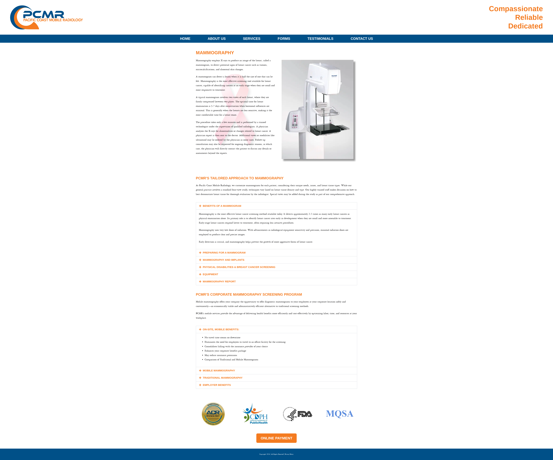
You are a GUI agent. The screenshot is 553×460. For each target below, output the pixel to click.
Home (185, 39)
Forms (284, 39)
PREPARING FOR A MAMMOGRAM (224, 252)
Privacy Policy (289, 454)
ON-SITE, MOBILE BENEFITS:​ (221, 329)
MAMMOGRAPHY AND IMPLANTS (223, 259)
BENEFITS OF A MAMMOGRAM (222, 205)
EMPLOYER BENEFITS (217, 385)
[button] (276, 206)
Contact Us (362, 39)
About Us (217, 39)
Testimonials (320, 39)
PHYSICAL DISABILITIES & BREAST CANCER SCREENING (239, 267)
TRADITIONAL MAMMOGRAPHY (223, 377)
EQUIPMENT (210, 274)
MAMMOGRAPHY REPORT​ (219, 281)
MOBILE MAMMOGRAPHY (219, 370)
